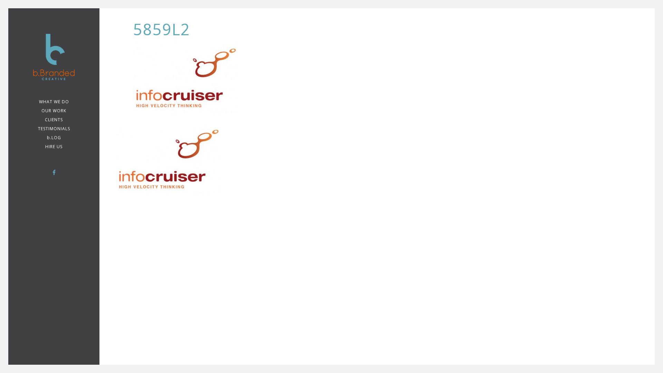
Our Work (53, 111)
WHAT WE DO (54, 102)
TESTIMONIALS (54, 129)
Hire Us (54, 147)
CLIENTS (54, 120)
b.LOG (54, 138)
